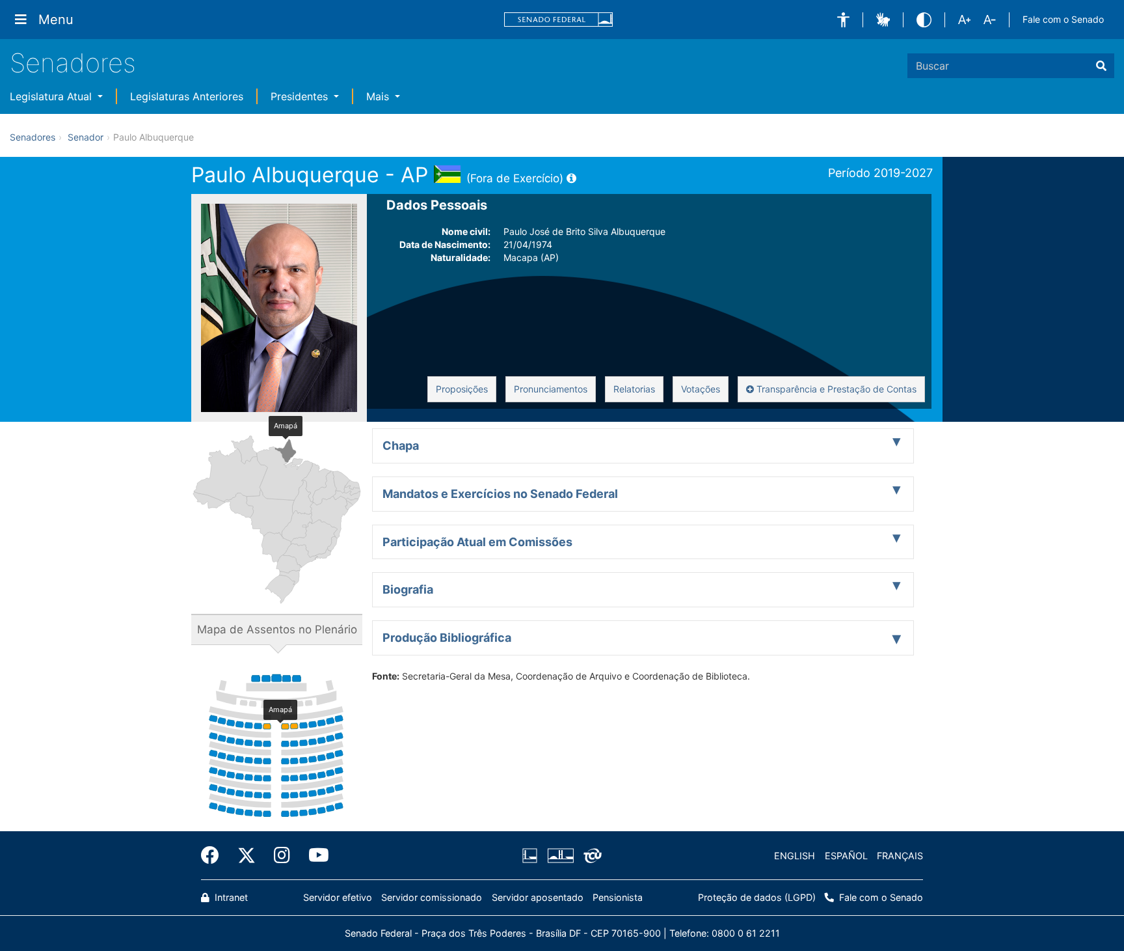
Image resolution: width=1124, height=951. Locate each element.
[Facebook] (214, 855)
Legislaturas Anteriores (186, 96)
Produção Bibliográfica (446, 637)
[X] (246, 855)
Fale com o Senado (1063, 19)
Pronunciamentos (550, 388)
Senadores (73, 63)
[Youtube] (314, 855)
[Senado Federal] (558, 19)
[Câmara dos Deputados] (532, 856)
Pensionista (618, 897)
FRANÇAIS (900, 855)
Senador (85, 137)
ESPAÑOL (846, 855)
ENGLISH (794, 855)
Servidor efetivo (337, 897)
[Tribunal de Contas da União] (590, 856)
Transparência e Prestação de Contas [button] (835, 388)
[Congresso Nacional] (560, 856)
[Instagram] (282, 855)
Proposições (462, 388)
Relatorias (634, 388)
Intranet (230, 897)
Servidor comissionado (431, 897)
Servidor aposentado (537, 897)
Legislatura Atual (52, 96)
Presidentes (301, 96)
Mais (379, 96)
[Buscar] (1101, 65)
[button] (843, 19)
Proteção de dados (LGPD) (757, 897)
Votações (700, 388)
